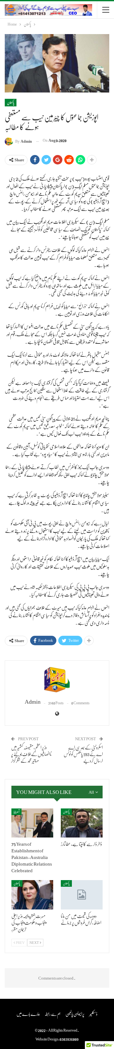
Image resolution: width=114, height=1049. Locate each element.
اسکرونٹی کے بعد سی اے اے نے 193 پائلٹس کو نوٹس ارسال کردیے (83, 754)
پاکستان (10, 102)
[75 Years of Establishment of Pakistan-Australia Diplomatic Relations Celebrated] (32, 822)
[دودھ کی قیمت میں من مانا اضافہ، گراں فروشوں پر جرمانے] (82, 894)
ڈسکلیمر (93, 1013)
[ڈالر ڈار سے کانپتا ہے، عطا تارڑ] (82, 822)
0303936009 (69, 1039)
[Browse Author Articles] (57, 679)
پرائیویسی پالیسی (75, 1013)
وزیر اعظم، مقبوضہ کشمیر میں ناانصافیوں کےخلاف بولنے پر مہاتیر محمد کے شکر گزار (31, 754)
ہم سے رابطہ (53, 1013)
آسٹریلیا (16, 811)
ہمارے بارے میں (28, 1013)
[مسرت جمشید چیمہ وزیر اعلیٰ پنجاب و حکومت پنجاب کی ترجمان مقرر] (32, 894)
